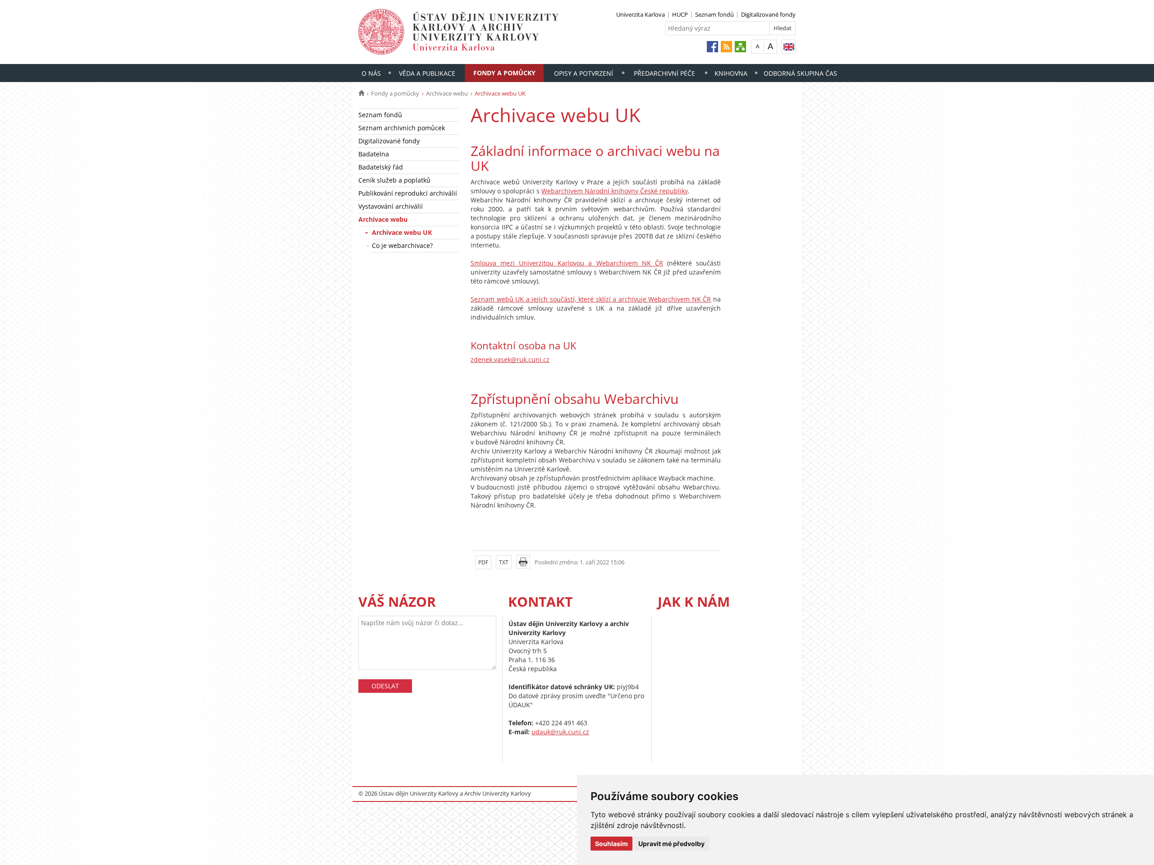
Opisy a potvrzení (583, 73)
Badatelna (373, 154)
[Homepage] (361, 93)
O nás (371, 73)
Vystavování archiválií (390, 206)
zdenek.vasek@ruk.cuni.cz (510, 359)
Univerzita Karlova (640, 14)
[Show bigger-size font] (771, 46)
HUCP (680, 14)
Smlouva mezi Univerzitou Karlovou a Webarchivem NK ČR (567, 263)
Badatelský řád (380, 167)
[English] (789, 47)
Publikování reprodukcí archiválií (407, 193)
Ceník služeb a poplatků (394, 180)
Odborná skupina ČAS (800, 73)
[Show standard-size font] (757, 46)
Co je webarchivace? (402, 245)
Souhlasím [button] (611, 843)
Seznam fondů (714, 14)
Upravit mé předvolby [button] (671, 843)
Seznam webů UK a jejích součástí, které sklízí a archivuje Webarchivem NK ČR (591, 299)
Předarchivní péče (664, 73)
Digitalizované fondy (768, 14)
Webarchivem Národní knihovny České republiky (614, 191)
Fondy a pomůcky (504, 73)
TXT (503, 562)
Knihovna (730, 73)
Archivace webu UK (402, 232)
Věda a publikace (427, 73)
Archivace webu (447, 93)
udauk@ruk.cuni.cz (560, 732)
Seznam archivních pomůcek (401, 128)
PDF (483, 562)
